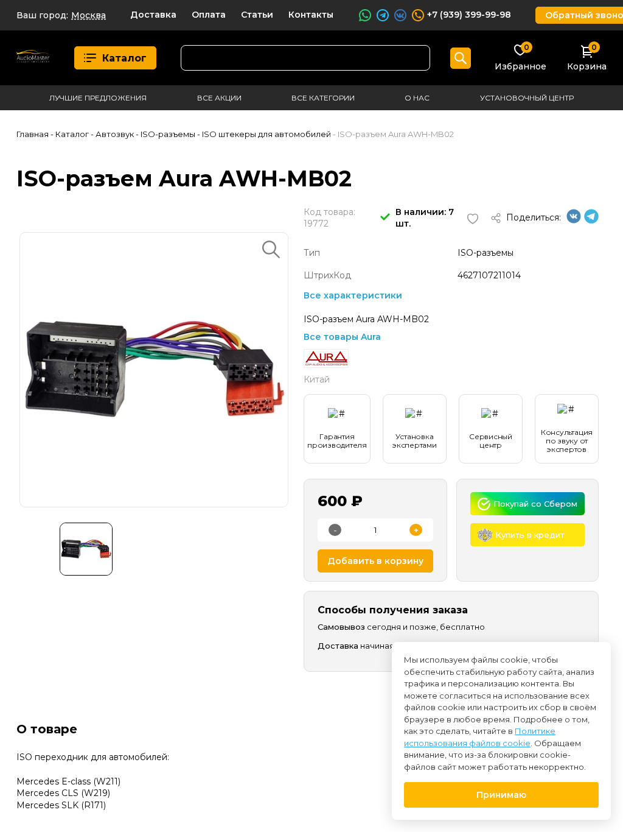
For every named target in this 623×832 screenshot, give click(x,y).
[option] (153, 369)
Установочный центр (527, 97)
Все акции (219, 97)
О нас (417, 97)
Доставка (153, 14)
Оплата (209, 14)
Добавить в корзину (375, 560)
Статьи (257, 14)
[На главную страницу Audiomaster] (33, 58)
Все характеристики (353, 295)
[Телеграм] (591, 220)
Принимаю (501, 794)
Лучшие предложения (98, 97)
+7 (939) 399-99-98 (469, 14)
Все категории (323, 97)
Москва (88, 15)
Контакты (310, 14)
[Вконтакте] (573, 220)
